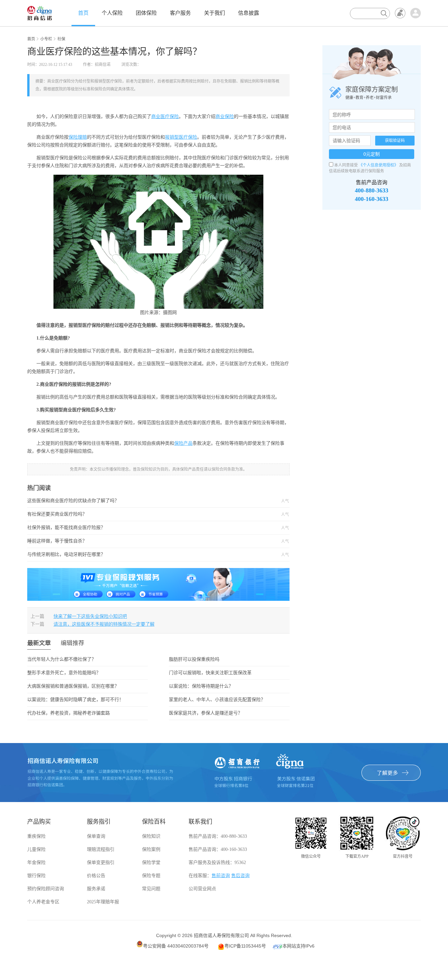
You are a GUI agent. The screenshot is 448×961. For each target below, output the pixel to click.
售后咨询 (240, 875)
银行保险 (36, 875)
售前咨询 (221, 875)
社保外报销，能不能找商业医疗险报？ (142, 527)
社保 (61, 39)
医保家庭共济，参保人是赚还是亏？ (205, 713)
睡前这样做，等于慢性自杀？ (142, 541)
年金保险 (36, 862)
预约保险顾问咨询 (45, 888)
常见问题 (151, 888)
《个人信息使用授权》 (378, 165)
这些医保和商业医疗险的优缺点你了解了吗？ (142, 500)
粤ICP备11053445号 (245, 946)
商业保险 (224, 116)
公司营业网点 (202, 888)
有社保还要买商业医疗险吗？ (142, 514)
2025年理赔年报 (103, 901)
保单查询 (96, 836)
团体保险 (146, 13)
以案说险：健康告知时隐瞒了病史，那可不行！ (75, 699)
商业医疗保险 (165, 116)
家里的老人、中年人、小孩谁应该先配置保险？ (217, 699)
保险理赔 (78, 137)
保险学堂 (151, 862)
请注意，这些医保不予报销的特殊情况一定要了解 (103, 624)
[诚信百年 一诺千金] (39, 12)
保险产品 (183, 443)
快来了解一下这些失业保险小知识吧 (90, 616)
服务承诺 (96, 888)
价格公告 (96, 875)
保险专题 (151, 875)
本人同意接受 (346, 165)
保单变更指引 (100, 862)
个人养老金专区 (43, 901)
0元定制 (371, 154)
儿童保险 (36, 849)
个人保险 (112, 13)
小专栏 (46, 39)
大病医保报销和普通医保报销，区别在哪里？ (73, 686)
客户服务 (180, 13)
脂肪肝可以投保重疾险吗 (194, 659)
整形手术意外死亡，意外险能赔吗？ (64, 672)
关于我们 (214, 13)
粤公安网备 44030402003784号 (176, 946)
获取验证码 (395, 140)
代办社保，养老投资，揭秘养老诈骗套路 (68, 713)
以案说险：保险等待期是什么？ (201, 686)
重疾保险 (36, 836)
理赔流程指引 (100, 849)
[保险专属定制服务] (158, 584)
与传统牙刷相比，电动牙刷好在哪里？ (142, 554)
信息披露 (248, 13)
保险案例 (151, 849)
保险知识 (151, 836)
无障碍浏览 (400, 13)
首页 (83, 13)
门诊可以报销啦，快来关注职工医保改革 (210, 672)
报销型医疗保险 (181, 137)
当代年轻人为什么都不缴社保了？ (61, 659)
